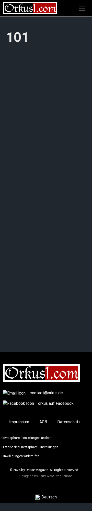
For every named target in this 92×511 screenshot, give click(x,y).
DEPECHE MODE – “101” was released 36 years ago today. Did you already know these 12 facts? (45, 322)
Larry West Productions (56, 476)
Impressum (19, 421)
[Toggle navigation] (82, 8)
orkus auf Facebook (56, 403)
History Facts (19, 195)
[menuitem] (46, 497)
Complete (15, 360)
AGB (43, 421)
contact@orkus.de (46, 392)
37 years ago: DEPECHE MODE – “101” (45, 173)
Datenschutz (68, 421)
